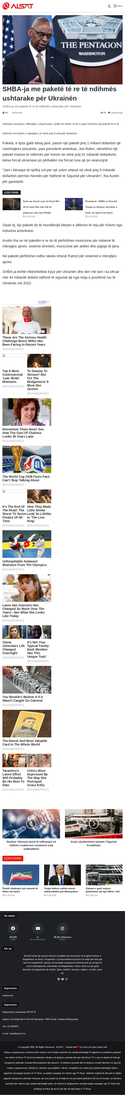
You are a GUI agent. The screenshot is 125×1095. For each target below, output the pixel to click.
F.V (6, 113)
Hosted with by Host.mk (78, 1047)
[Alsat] (17, 6)
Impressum (7, 995)
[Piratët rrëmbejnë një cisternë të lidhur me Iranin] (20, 875)
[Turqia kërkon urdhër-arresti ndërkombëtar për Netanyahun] (62, 875)
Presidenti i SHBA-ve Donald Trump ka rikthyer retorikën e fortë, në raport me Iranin (101, 207)
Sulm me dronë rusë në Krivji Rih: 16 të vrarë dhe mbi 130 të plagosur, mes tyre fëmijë (41, 207)
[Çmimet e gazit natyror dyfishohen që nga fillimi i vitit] (104, 875)
